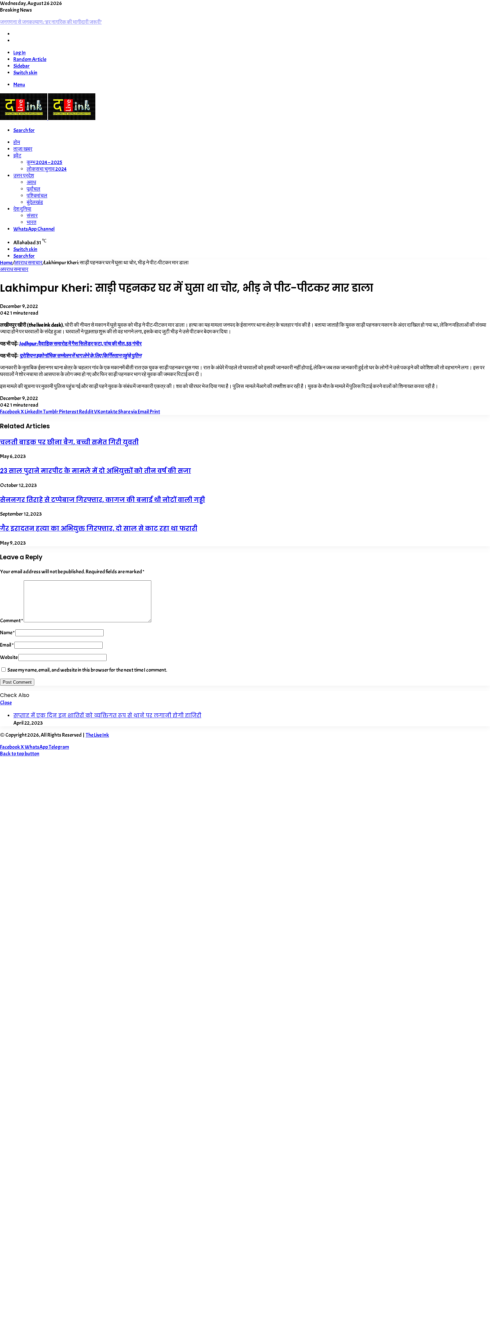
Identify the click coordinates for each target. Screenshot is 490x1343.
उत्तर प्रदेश (23, 175)
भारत (31, 222)
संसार (32, 215)
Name (7, 632)
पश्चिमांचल (37, 195)
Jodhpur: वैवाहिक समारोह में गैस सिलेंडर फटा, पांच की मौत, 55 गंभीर (80, 343)
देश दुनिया (22, 209)
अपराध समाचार (28, 262)
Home (6, 262)
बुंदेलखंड (35, 202)
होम (16, 142)
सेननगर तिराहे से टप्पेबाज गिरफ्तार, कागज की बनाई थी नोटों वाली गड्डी (102, 499)
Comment (11, 620)
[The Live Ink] (47, 118)
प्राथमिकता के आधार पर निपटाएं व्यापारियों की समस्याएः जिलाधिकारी (62, 22)
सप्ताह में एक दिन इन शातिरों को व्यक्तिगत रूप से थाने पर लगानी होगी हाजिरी (107, 715)
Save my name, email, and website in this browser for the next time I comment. (87, 670)
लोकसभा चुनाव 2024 (47, 169)
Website (9, 657)
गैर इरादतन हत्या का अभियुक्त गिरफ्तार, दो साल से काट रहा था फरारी (98, 528)
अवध (31, 182)
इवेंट (17, 155)
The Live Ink (97, 735)
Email (7, 645)
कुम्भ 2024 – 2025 (44, 162)
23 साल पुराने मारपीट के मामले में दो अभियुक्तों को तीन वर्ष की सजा (95, 470)
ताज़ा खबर (22, 149)
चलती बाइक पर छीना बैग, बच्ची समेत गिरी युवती (69, 442)
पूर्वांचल (33, 189)
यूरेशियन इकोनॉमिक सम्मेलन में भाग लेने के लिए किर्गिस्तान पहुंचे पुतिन (80, 355)
